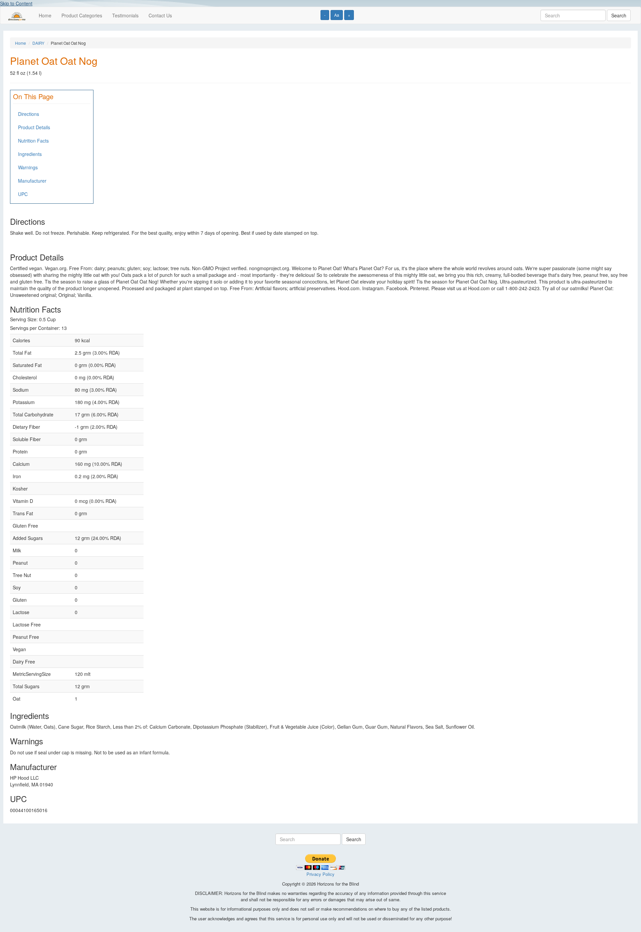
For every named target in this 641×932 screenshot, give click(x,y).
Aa (336, 15)
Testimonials (125, 15)
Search (618, 15)
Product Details (34, 127)
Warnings (28, 167)
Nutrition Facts (33, 140)
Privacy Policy (320, 874)
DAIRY (38, 43)
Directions (28, 114)
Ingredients (30, 154)
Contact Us (160, 15)
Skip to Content (16, 3)
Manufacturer (32, 180)
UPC (23, 194)
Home (45, 15)
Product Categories (81, 15)
